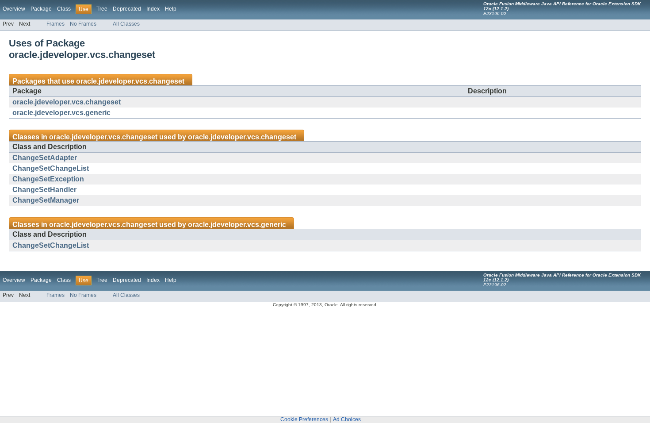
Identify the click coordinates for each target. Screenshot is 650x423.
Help (170, 9)
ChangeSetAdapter (44, 158)
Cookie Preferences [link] (304, 419)
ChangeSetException (48, 179)
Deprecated (127, 9)
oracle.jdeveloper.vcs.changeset (130, 81)
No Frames (83, 24)
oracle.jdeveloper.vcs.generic (61, 112)
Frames (55, 24)
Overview (14, 9)
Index (153, 9)
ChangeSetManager (45, 200)
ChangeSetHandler (44, 189)
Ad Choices (347, 419)
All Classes (126, 24)
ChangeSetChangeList (50, 168)
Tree (101, 9)
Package (41, 9)
